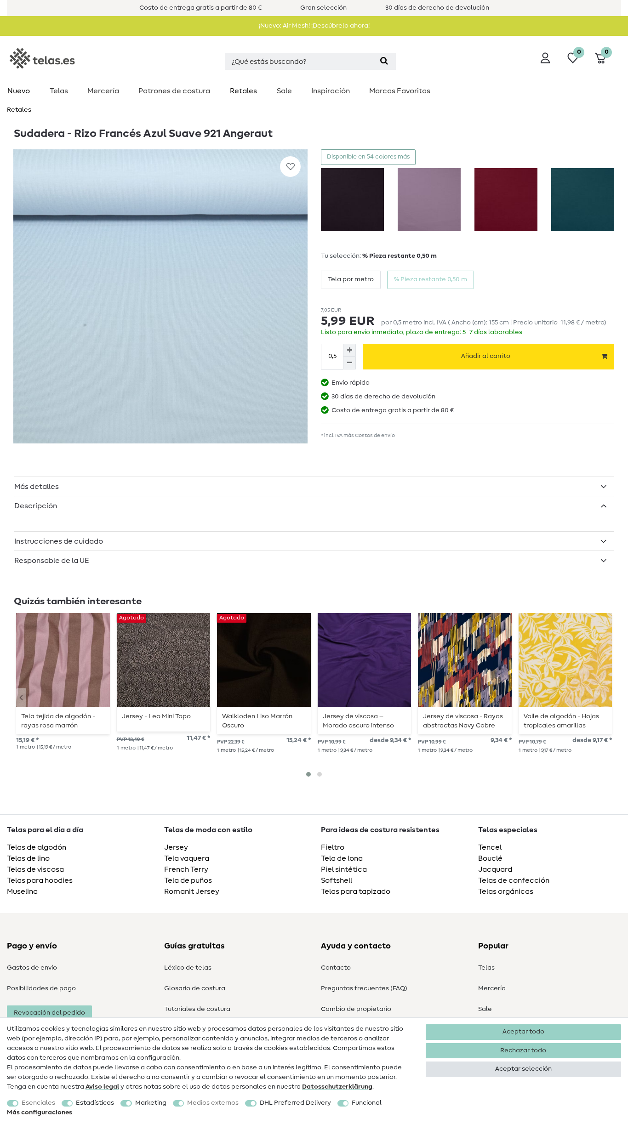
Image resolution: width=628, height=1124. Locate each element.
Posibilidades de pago (41, 988)
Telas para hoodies (40, 880)
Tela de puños (188, 880)
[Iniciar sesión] (545, 58)
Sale (284, 91)
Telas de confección (513, 880)
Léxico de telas (187, 968)
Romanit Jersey (191, 891)
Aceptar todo (523, 1031)
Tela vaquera (186, 858)
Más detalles (36, 486)
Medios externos (213, 1103)
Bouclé (490, 858)
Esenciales (38, 1103)
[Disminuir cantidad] (349, 363)
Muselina (22, 891)
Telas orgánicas (505, 891)
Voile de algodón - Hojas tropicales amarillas (561, 721)
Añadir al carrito (485, 356)
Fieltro (332, 847)
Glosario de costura (194, 988)
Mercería (103, 91)
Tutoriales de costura (197, 1009)
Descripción (35, 506)
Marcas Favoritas (399, 91)
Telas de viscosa (35, 869)
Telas (59, 91)
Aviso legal (102, 1087)
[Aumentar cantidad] (349, 350)
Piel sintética (344, 869)
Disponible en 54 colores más (368, 157)
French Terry (186, 869)
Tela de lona (342, 858)
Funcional (367, 1103)
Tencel (490, 847)
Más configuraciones (39, 1112)
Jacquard (495, 869)
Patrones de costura (174, 91)
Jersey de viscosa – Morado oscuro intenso (358, 721)
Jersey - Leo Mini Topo (156, 716)
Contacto (336, 968)
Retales (243, 91)
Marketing (150, 1103)
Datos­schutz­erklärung (337, 1087)
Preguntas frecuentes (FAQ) (364, 988)
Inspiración (330, 91)
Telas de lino (28, 858)
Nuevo (18, 91)
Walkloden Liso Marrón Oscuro (257, 721)
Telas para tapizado (355, 891)
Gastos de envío (32, 968)
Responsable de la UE (51, 560)
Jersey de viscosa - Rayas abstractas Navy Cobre (463, 721)
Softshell (336, 880)
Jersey (176, 847)
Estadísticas (95, 1103)
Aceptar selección (523, 1069)
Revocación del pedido (49, 1013)
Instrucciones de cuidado (58, 541)
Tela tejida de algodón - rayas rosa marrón (58, 721)
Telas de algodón (36, 847)
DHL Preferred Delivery (295, 1103)
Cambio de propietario (356, 1009)
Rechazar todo (523, 1050)
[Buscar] (384, 61)
